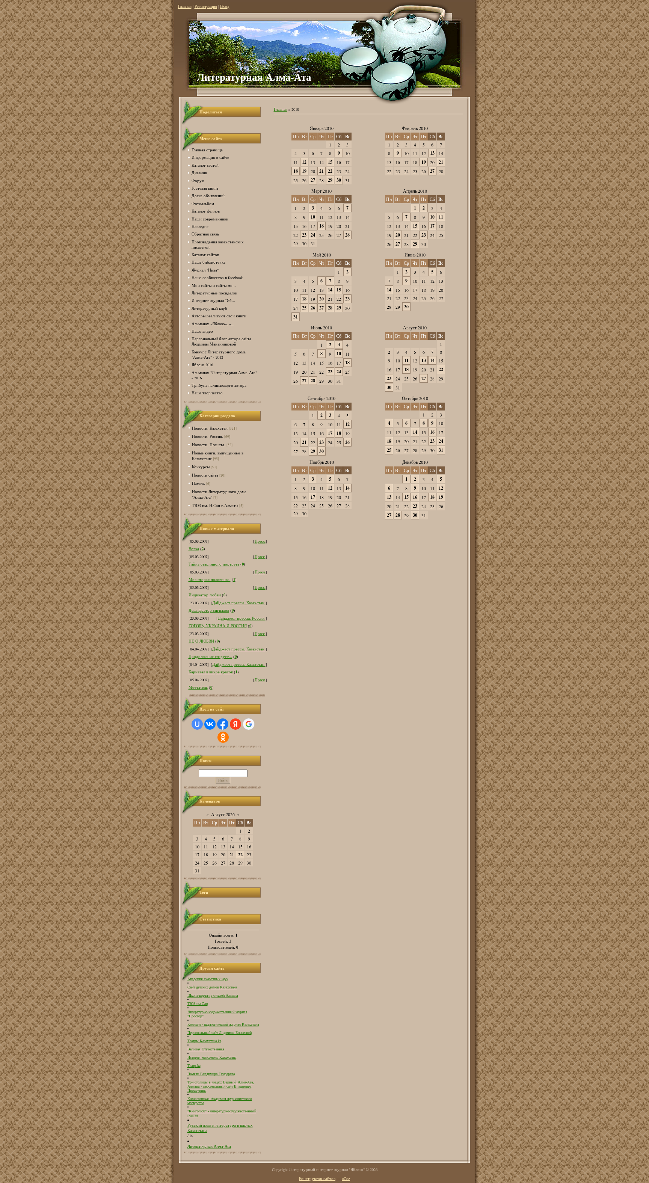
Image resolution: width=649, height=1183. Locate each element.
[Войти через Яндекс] (235, 724)
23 (304, 235)
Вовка (194, 548)
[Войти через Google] (249, 724)
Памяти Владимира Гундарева (211, 1074)
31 (295, 317)
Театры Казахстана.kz (204, 1041)
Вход (224, 6)
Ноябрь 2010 (321, 462)
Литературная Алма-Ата (209, 1146)
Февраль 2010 (415, 128)
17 (432, 226)
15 (330, 162)
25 (304, 308)
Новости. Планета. (208, 444)
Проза (260, 541)
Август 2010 (415, 327)
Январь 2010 (322, 128)
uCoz (346, 1178)
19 (304, 171)
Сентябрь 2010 (321, 398)
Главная (185, 6)
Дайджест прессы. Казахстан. (239, 602)
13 (432, 153)
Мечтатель (198, 687)
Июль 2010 (321, 327)
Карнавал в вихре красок (211, 671)
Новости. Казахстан (210, 428)
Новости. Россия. (207, 436)
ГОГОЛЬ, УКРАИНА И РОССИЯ (218, 625)
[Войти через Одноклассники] (223, 737)
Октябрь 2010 (415, 398)
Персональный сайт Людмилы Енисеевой (219, 1033)
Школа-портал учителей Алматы (212, 995)
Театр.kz (194, 1066)
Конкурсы (201, 466)
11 (441, 217)
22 (330, 171)
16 (432, 432)
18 (295, 171)
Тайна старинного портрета (214, 564)
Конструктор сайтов (317, 1178)
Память (198, 483)
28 (347, 235)
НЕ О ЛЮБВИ (201, 641)
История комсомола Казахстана (211, 1057)
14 (330, 290)
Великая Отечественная (205, 1049)
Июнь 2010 (415, 255)
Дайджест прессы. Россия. (242, 618)
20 (397, 235)
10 (313, 217)
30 (339, 180)
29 (330, 180)
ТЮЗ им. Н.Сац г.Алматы (215, 505)
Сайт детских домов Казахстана (212, 987)
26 (313, 308)
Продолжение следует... (210, 656)
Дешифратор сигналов (209, 610)
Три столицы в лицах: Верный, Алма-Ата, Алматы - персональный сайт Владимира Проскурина (220, 1086)
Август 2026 (223, 814)
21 (321, 171)
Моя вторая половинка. (210, 579)
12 (304, 162)
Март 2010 (321, 191)
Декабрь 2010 (415, 462)
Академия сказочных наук (207, 979)
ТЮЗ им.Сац (197, 1004)
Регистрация (206, 6)
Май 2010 (321, 255)
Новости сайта (205, 475)
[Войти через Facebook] (222, 724)
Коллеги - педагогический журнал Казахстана (223, 1024)
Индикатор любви (205, 595)
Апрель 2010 (415, 191)
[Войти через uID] (197, 724)
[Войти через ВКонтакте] (210, 724)
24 (313, 235)
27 (313, 180)
